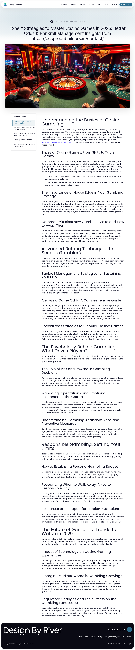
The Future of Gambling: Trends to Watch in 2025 (24, 145)
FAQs (100, 637)
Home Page (83, 637)
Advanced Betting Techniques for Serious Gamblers (24, 128)
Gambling (82, 21)
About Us (111, 644)
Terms (124, 644)
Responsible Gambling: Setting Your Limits (23, 140)
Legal (129, 644)
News (93, 637)
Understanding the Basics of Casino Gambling (22, 122)
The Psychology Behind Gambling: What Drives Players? (24, 134)
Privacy (118, 644)
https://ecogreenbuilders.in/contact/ (57, 142)
